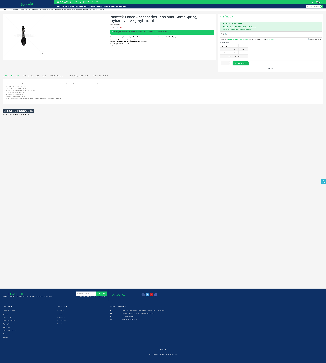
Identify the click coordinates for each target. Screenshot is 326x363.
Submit (163, 191)
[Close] (180, 167)
